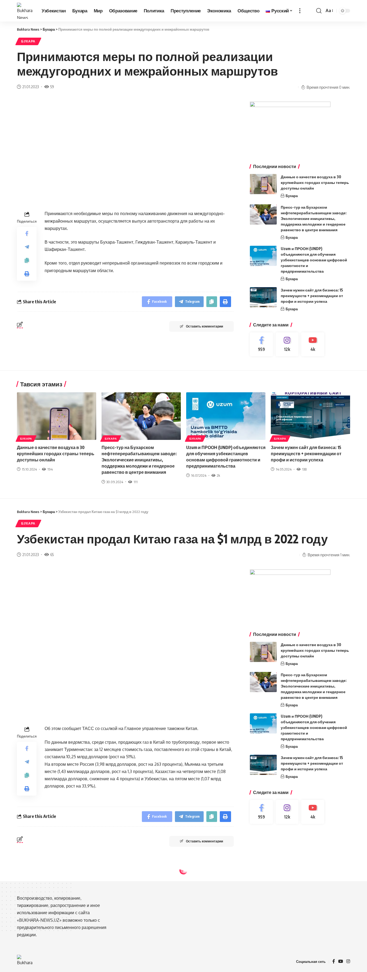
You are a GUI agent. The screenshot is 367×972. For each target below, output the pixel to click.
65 (52, 554)
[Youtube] (313, 344)
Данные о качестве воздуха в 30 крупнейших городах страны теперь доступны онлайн (315, 182)
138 (304, 469)
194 (50, 469)
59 (52, 86)
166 (53, 927)
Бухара (28, 41)
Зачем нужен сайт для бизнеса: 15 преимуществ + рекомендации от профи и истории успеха (312, 296)
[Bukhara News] (25, 11)
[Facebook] (261, 344)
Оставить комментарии (204, 326)
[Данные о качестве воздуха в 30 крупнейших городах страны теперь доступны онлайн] (263, 184)
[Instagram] (287, 344)
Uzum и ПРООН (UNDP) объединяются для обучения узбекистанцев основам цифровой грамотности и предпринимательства (314, 259)
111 (136, 482)
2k (218, 475)
